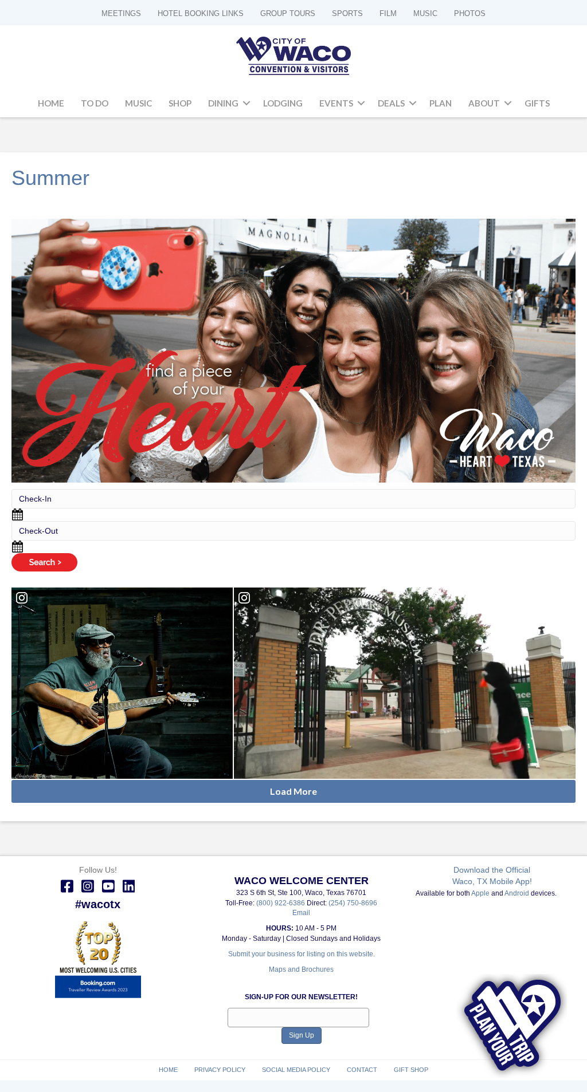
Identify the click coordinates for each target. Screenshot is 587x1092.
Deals (391, 103)
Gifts (537, 103)
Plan (440, 103)
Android (516, 893)
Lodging (283, 103)
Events (336, 103)
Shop (180, 103)
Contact (362, 1069)
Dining (223, 103)
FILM (388, 13)
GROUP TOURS (287, 13)
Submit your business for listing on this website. (301, 954)
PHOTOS (470, 13)
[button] (246, 103)
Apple (480, 893)
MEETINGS (121, 13)
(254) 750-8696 (352, 903)
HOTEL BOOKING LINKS (201, 13)
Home (51, 103)
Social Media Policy (296, 1069)
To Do (94, 103)
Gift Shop (411, 1069)
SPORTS (347, 13)
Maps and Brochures (301, 969)
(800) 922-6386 (281, 903)
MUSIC (425, 13)
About (484, 103)
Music (138, 103)
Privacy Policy (219, 1069)
